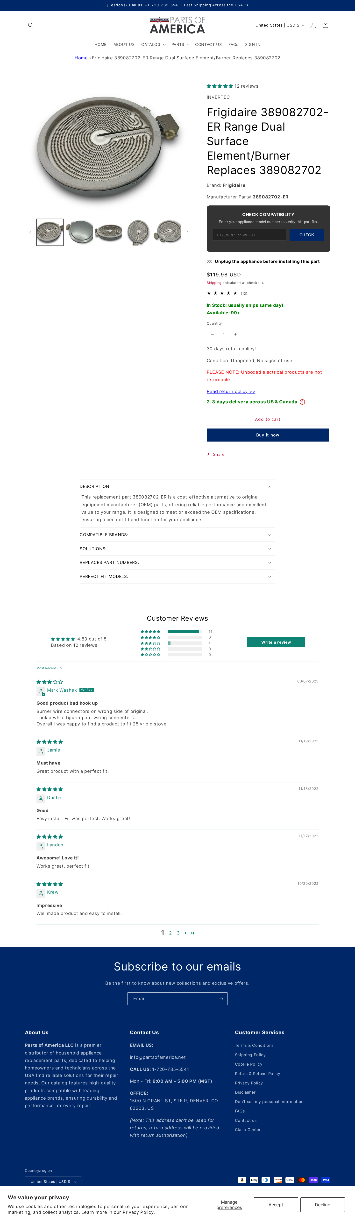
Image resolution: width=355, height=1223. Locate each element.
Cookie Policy (249, 1064)
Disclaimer (245, 1092)
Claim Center (248, 1129)
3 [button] (178, 932)
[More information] (302, 402)
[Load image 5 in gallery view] (167, 232)
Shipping (214, 283)
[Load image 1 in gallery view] (50, 232)
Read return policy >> (231, 391)
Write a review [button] (276, 642)
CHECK (306, 234)
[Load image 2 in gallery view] (79, 232)
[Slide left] (30, 232)
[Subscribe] (221, 998)
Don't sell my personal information (269, 1101)
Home (81, 57)
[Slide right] (187, 232)
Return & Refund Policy (257, 1073)
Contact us (246, 1120)
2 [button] (170, 932)
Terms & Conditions (254, 1045)
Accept (276, 1204)
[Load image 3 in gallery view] (108, 232)
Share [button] (218, 454)
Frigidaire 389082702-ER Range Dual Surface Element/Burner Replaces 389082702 (186, 57)
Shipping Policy (250, 1054)
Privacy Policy (249, 1083)
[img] (49, 681)
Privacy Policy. (139, 1212)
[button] (31, 25)
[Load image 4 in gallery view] (138, 232)
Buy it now (268, 434)
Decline (322, 1204)
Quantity (214, 323)
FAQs (240, 1111)
